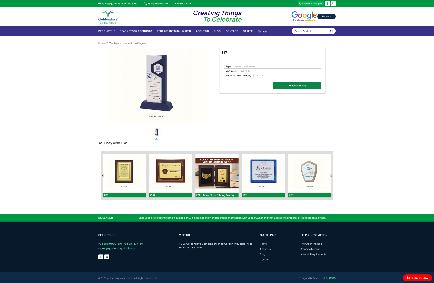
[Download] (156, 139)
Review (326, 16)
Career (248, 31)
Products (105, 31)
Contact (232, 31)
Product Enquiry (297, 85)
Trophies (114, 43)
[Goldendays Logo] (108, 16)
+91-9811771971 (184, 3)
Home (101, 43)
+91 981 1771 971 (133, 243)
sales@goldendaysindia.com (119, 3)
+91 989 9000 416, (110, 243)
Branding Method (310, 249)
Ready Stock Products (136, 31)
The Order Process (311, 243)
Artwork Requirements (313, 254)
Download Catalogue (311, 3)
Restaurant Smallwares (174, 31)
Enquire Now (420, 277)
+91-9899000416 (158, 3)
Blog (217, 31)
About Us (202, 31)
